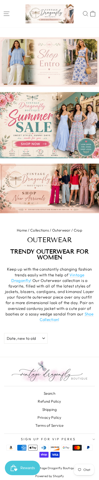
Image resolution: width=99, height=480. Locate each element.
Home (22, 230)
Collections (39, 230)
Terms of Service (49, 425)
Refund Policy (49, 401)
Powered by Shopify (49, 476)
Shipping (49, 409)
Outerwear (61, 230)
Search (49, 393)
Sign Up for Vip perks (48, 439)
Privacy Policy (49, 417)
